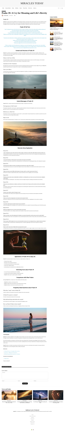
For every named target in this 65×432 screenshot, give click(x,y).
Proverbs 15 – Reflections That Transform (10, 352)
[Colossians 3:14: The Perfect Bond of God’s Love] (51, 49)
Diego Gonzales (6, 15)
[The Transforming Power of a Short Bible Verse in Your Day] (51, 38)
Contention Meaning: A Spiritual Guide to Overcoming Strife (56, 402)
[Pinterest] (60, 8)
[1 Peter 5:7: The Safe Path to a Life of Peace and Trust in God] (56, 22)
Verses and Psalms (53, 27)
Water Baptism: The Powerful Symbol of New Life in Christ (9, 402)
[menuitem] (31, 429)
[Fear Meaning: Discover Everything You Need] (40, 395)
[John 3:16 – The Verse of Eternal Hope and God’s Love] (51, 33)
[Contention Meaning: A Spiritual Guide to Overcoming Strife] (56, 395)
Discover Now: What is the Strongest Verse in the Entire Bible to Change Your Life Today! (58, 44)
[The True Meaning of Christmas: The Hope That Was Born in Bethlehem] (24, 395)
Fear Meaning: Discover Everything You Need (40, 402)
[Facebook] (58, 8)
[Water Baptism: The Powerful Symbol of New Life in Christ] (9, 395)
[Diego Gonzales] (2, 15)
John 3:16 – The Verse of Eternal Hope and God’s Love (58, 34)
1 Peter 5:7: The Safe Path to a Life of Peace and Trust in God (56, 29)
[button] (62, 8)
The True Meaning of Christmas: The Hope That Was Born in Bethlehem (24, 402)
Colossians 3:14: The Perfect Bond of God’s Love (58, 49)
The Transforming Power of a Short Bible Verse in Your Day (58, 39)
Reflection (9, 400)
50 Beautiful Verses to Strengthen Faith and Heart (12, 351)
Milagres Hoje (6, 358)
